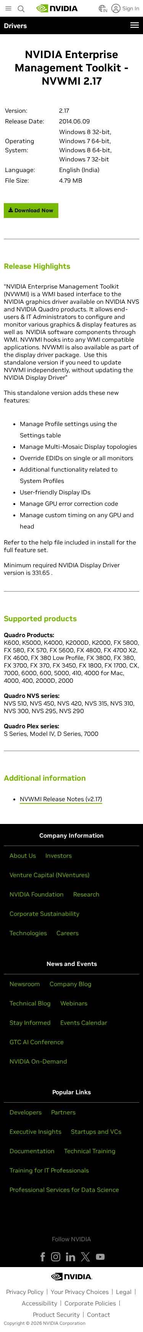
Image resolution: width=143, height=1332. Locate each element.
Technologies (28, 933)
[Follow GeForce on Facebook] (42, 1256)
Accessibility (39, 1303)
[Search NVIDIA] (21, 7)
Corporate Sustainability (44, 913)
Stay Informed (30, 1022)
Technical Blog (30, 1003)
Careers (67, 933)
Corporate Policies (90, 1303)
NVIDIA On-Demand (38, 1061)
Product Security (56, 1314)
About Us (23, 855)
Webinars (73, 1003)
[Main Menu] (8, 9)
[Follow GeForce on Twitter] (85, 1256)
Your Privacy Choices (80, 1292)
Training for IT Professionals (49, 1170)
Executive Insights (35, 1131)
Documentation (32, 1151)
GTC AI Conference (37, 1042)
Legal (124, 1292)
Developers (26, 1112)
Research (86, 894)
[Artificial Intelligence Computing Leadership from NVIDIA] (57, 8)
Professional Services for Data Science (64, 1189)
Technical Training (90, 1151)
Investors (58, 855)
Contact (98, 1314)
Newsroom (25, 984)
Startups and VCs (96, 1131)
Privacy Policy (24, 1292)
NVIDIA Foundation (37, 894)
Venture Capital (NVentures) (50, 875)
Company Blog (71, 984)
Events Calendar (83, 1022)
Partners (63, 1112)
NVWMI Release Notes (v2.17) (61, 799)
